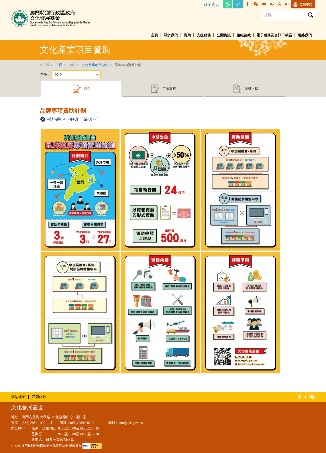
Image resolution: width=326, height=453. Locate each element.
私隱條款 (39, 397)
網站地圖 (18, 397)
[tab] (81, 89)
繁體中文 (306, 4)
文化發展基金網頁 (25, 11)
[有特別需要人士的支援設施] (227, 4)
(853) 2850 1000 (33, 423)
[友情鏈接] (238, 4)
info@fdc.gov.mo (130, 423)
